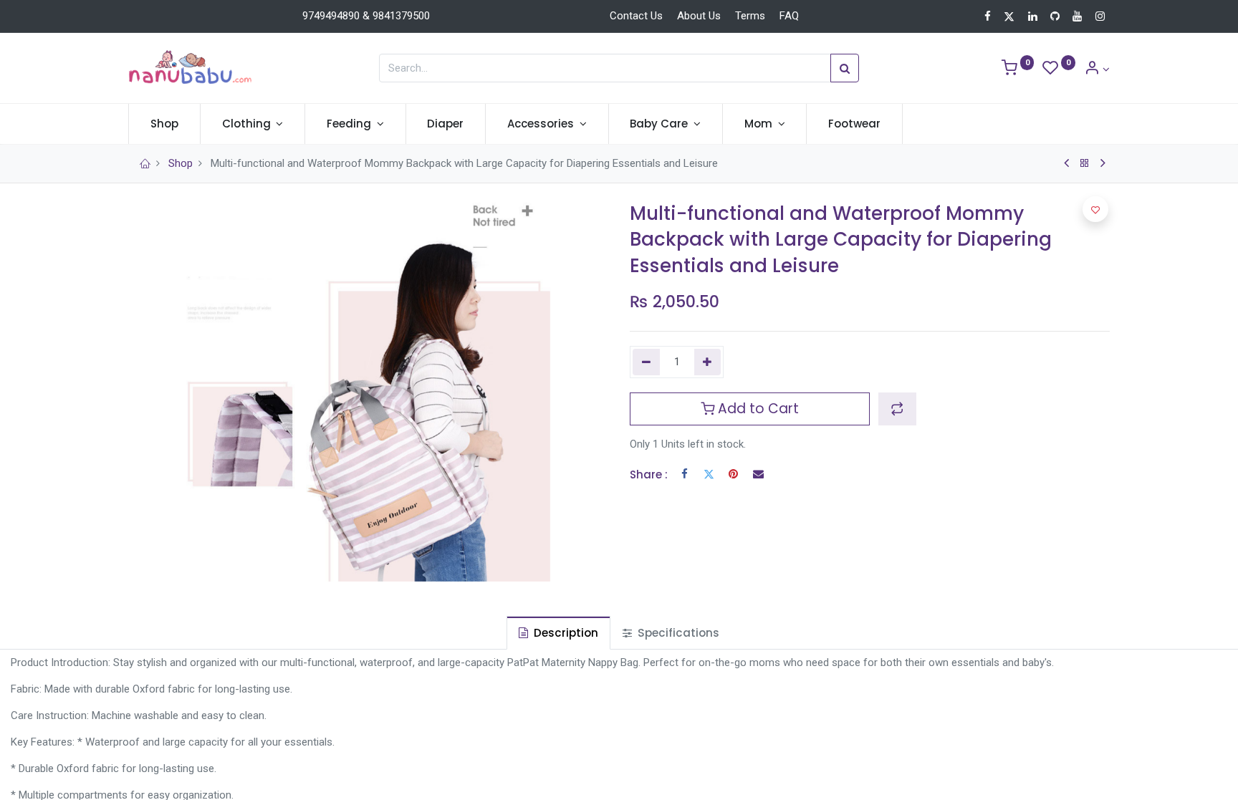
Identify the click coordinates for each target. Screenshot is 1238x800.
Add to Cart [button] (756, 408)
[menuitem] (164, 123)
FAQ (789, 15)
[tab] (558, 633)
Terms (750, 15)
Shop (180, 163)
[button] (897, 408)
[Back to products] (1084, 163)
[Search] (844, 68)
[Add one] (707, 362)
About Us (699, 15)
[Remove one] (646, 362)
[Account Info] (1097, 69)
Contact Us (636, 15)
